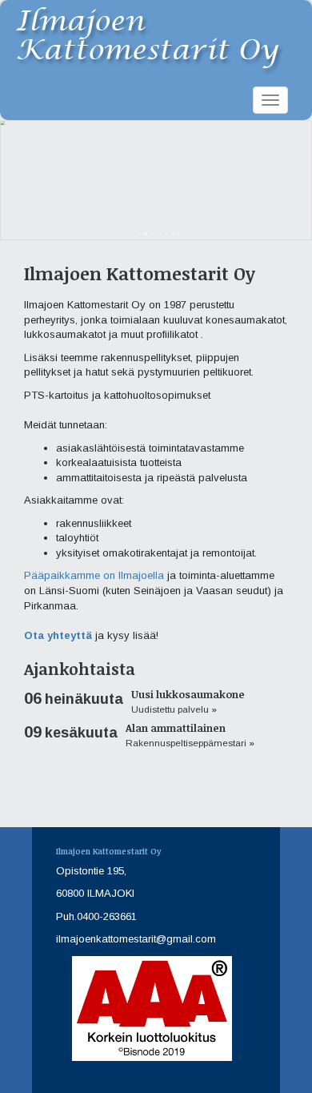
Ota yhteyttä (58, 635)
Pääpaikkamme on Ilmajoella (94, 575)
